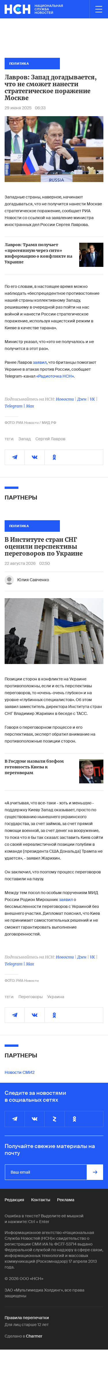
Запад (24, 438)
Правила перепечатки (27, 1317)
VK (92, 399)
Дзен (81, 399)
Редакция (14, 1199)
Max (30, 406)
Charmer (34, 1336)
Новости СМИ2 (20, 1072)
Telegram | (15, 406)
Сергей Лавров (50, 438)
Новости (65, 399)
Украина (55, 996)
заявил (40, 362)
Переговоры (30, 996)
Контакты (40, 1199)
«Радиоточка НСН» (55, 376)
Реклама (65, 1199)
